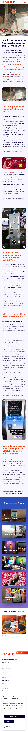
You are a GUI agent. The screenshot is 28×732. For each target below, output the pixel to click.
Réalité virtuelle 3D (6, 668)
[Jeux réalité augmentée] (14, 594)
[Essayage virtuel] (14, 515)
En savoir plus (6, 711)
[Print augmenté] (14, 546)
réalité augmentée (9, 458)
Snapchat (4, 66)
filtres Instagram (17, 64)
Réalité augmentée (7, 672)
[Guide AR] (14, 578)
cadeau (10, 191)
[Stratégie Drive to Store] (14, 530)
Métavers (4, 677)
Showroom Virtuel (6, 675)
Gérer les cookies (6, 690)
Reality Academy (6, 694)
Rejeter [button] (9, 721)
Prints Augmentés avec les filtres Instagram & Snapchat (11, 637)
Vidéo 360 (4, 670)
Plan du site (5, 688)
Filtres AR (4, 674)
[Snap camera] (14, 563)
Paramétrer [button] (9, 726)
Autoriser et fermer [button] (15, 716)
